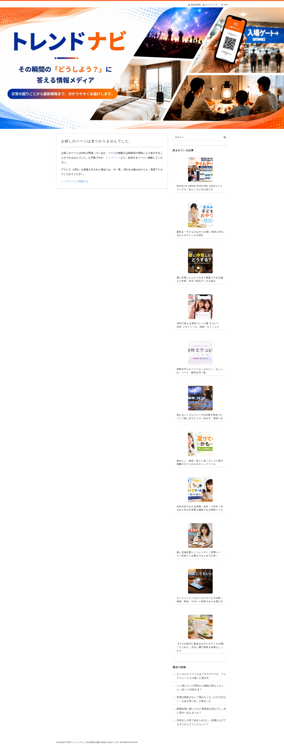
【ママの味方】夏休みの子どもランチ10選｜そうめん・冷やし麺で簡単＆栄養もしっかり (200, 647)
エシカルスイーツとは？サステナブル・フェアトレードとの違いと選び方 (201, 676)
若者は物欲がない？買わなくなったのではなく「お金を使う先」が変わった (201, 699)
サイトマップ (211, 5)
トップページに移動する (74, 181)
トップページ (113, 157)
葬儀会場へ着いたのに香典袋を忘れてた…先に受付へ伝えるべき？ (201, 710)
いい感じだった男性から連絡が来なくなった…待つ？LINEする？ (200, 687)
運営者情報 (196, 5)
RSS (226, 5)
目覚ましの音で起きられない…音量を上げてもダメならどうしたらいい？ (201, 722)
